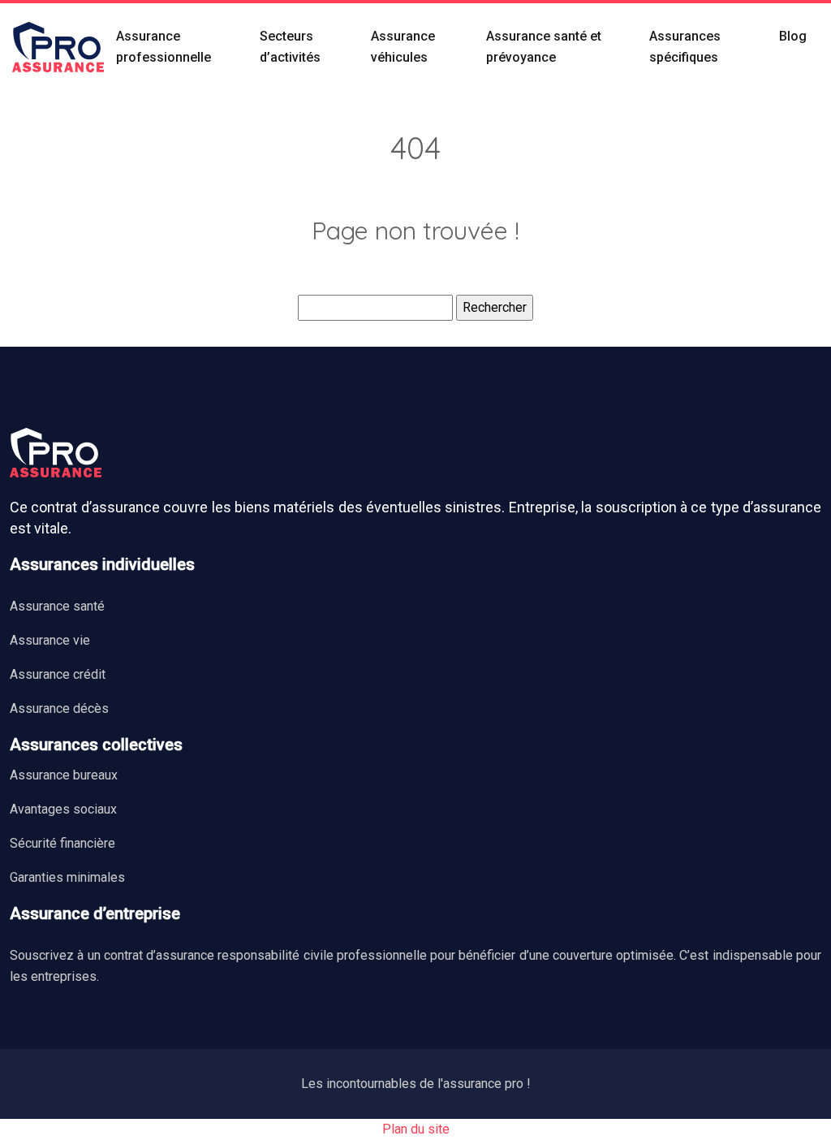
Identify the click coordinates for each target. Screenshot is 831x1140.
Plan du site (416, 1129)
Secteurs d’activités (290, 46)
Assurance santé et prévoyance (543, 46)
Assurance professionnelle (163, 46)
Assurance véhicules (403, 46)
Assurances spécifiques (685, 46)
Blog (793, 36)
